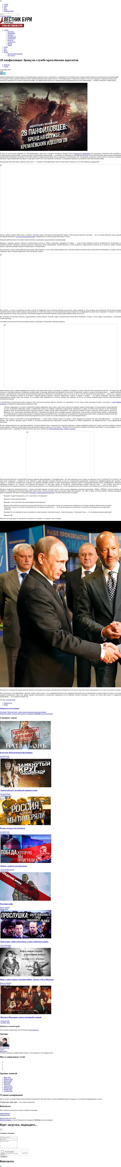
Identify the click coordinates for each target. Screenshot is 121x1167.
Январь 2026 (8, 1081)
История (10, 35)
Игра (5, 9)
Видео (6, 52)
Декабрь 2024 (8, 1091)
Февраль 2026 (8, 1079)
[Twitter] (4, 73)
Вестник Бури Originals (15, 54)
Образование (12, 37)
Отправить (4, 1156)
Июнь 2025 (7, 1082)
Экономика (11, 33)
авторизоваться (34, 1030)
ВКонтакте (3, 1051)
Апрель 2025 (8, 1086)
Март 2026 (7, 1077)
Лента (6, 6)
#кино (6, 705)
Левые (10, 45)
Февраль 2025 (8, 1087)
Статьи (6, 4)
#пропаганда (8, 703)
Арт (5, 7)
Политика (11, 31)
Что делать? (11, 55)
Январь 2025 (8, 1089)
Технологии (11, 42)
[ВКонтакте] (1, 73)
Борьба (10, 43)
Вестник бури (4, 1118)
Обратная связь (9, 11)
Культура (10, 40)
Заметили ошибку (6, 1120)
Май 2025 (7, 1084)
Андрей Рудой (10, 700)
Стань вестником (5, 16)
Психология (11, 38)
